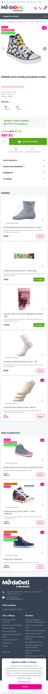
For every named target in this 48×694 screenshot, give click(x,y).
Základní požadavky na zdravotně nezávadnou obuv (35, 621)
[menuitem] (9, 2)
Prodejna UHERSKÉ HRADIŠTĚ (12, 609)
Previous (3, 49)
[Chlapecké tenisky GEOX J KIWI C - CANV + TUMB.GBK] (24, 504)
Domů (3, 22)
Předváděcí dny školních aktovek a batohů (33, 646)
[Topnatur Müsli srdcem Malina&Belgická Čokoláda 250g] (24, 307)
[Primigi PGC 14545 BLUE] (24, 550)
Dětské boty (11, 22)
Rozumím (25, 687)
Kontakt (5, 646)
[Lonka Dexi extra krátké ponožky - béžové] (24, 398)
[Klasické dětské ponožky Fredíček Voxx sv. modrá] (24, 218)
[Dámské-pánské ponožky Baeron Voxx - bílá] (24, 353)
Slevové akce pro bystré (10, 640)
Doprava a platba (8, 628)
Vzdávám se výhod (24, 681)
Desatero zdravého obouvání (35, 630)
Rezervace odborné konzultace (9, 621)
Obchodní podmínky (9, 631)
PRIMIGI (10, 96)
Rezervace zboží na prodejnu (12, 625)
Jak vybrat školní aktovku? (34, 642)
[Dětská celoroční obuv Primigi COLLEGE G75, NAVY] (24, 458)
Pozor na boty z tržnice (33, 633)
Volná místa (6, 652)
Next (45, 49)
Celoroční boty (21, 22)
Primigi (31, 22)
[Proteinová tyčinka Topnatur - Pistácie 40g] (24, 262)
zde (29, 678)
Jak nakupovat (7, 643)
